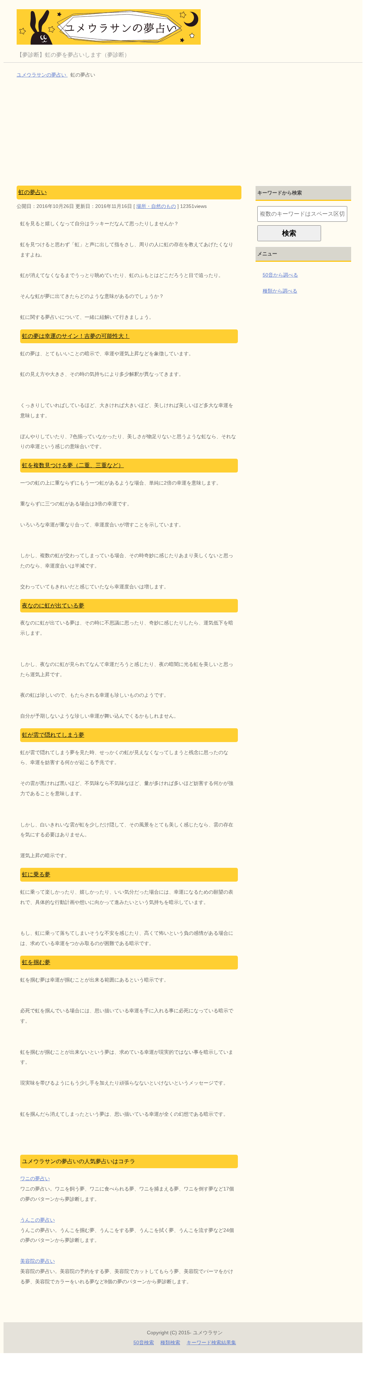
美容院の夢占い (37, 1261)
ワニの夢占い (35, 1178)
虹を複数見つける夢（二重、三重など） (73, 465)
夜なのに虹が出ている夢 (53, 606)
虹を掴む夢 (36, 962)
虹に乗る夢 (36, 874)
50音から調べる (280, 275)
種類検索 (170, 1342)
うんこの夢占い (37, 1220)
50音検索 (143, 1342)
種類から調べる (280, 291)
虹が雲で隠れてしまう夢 (53, 735)
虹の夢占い (32, 192)
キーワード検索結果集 (211, 1342)
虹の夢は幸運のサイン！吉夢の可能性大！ (76, 336)
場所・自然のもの (156, 206)
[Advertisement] (185, 132)
